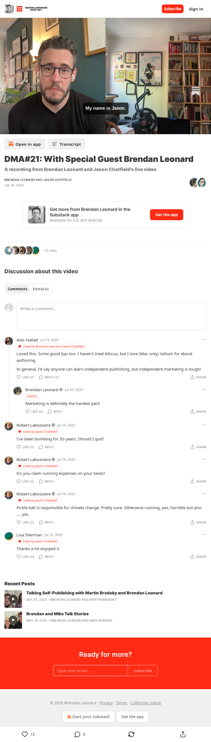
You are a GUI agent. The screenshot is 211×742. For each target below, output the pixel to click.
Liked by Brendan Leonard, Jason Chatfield (53, 346)
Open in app (28, 144)
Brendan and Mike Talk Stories (57, 613)
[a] (13, 599)
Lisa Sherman (29, 534)
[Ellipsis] (203, 339)
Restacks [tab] (41, 288)
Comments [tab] (17, 288)
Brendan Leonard (19, 180)
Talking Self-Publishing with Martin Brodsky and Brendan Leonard (94, 592)
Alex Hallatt (27, 340)
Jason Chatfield (57, 180)
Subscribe (172, 8)
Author (32, 396)
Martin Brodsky (103, 600)
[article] (105, 599)
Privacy (106, 702)
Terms (121, 702)
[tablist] (28, 288)
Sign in (196, 9)
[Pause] (6, 128)
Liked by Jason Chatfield (40, 431)
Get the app (167, 214)
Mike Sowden (101, 620)
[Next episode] (18, 128)
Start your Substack (91, 716)
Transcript (70, 144)
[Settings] (205, 128)
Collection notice (146, 702)
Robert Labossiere (33, 425)
